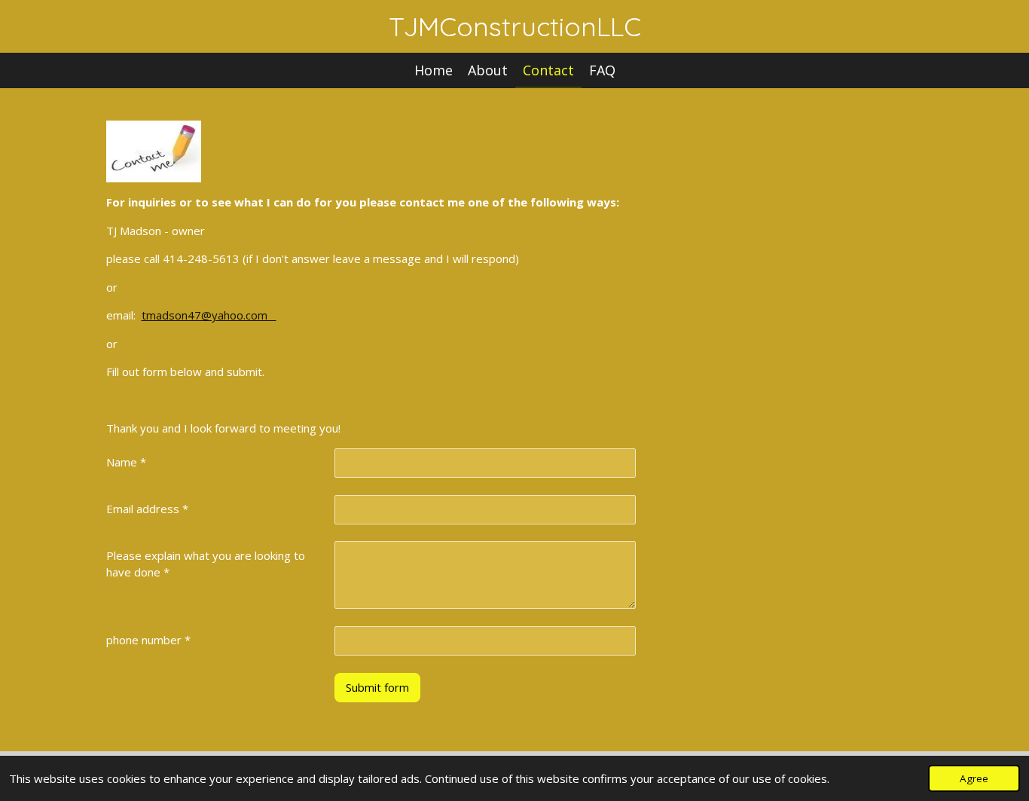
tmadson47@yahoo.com (209, 315)
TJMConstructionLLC (515, 26)
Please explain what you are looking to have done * (205, 564)
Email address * (147, 508)
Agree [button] (974, 778)
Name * (126, 461)
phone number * (148, 639)
